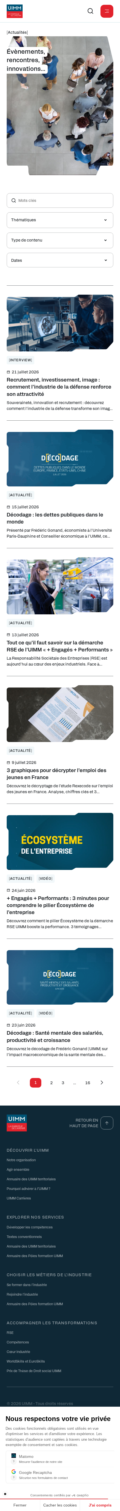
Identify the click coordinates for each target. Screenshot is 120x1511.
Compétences (18, 1342)
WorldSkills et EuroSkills (26, 1361)
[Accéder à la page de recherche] (90, 11)
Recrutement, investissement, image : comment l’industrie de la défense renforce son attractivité (59, 386)
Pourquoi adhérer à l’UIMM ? (28, 1188)
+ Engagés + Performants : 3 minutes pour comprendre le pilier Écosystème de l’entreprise (58, 905)
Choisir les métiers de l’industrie (49, 1274)
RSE (10, 1332)
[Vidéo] (46, 878)
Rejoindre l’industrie (22, 1294)
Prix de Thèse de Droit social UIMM (34, 1370)
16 (87, 1082)
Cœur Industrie (18, 1351)
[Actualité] (20, 495)
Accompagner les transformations (52, 1322)
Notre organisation (21, 1160)
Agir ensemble (18, 1169)
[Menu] (106, 11)
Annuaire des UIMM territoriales (31, 1179)
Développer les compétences (30, 1227)
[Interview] (20, 360)
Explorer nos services (35, 1216)
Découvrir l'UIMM (28, 1150)
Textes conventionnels (24, 1236)
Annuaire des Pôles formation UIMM (35, 1255)
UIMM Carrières (19, 1198)
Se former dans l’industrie (27, 1284)
